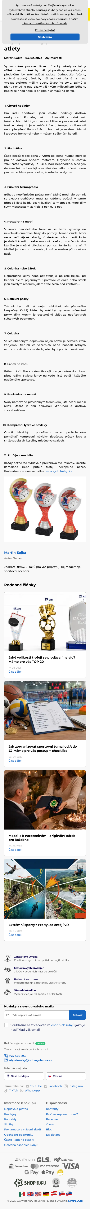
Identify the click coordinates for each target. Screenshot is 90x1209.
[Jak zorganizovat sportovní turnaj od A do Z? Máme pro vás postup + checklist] (45, 710)
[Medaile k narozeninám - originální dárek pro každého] (45, 800)
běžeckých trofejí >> (58, 471)
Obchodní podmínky (18, 1134)
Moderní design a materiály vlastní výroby (40, 982)
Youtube (36, 1086)
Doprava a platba (16, 1109)
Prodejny (10, 1114)
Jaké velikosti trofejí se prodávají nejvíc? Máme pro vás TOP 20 (42, 659)
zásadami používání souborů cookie (44, 23)
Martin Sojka (15, 553)
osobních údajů (63, 1025)
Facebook (55, 1086)
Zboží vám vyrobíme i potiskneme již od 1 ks (41, 960)
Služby (8, 1124)
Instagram (76, 1086)
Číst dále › (15, 671)
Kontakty (10, 1119)
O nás (50, 1124)
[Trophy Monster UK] (30, 1194)
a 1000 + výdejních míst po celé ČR (35, 971)
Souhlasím (45, 37)
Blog (49, 1129)
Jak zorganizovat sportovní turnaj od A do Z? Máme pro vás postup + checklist (43, 748)
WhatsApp (32, 1090)
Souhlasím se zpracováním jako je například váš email (47, 1027)
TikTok (13, 1090)
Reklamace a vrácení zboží (23, 1129)
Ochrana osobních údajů (21, 1145)
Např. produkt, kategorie (31, 45)
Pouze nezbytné (45, 30)
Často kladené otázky (19, 1139)
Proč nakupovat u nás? (62, 1114)
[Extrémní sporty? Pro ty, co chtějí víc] (45, 889)
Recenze (52, 1119)
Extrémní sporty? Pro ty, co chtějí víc (39, 925)
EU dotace (53, 1134)
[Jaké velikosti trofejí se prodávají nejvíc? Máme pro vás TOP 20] (45, 621)
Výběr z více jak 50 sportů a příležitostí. (38, 993)
